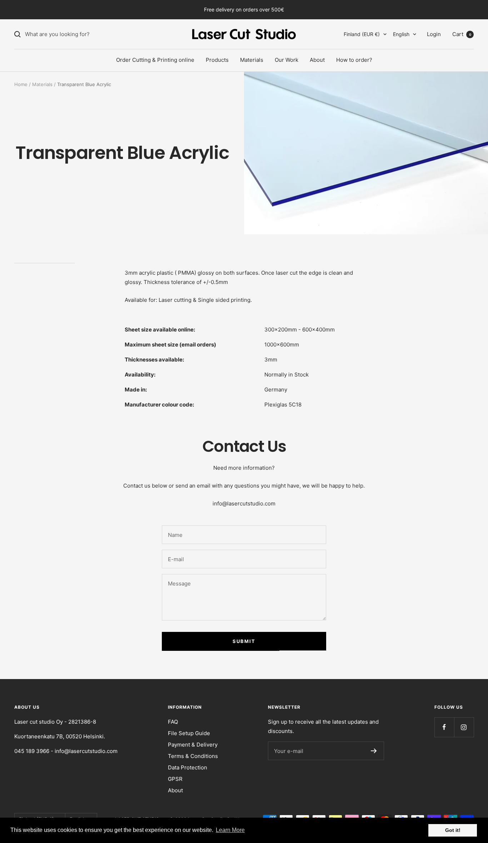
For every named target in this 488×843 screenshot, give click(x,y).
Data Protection (187, 767)
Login (434, 34)
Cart (461, 34)
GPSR (175, 778)
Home (21, 84)
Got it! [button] (452, 830)
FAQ (173, 721)
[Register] (374, 750)
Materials (251, 59)
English (401, 34)
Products (217, 59)
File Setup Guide (189, 733)
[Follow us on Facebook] (444, 727)
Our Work (286, 59)
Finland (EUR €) (362, 34)
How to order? (354, 59)
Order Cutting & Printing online (155, 59)
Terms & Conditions (193, 756)
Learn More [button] (230, 830)
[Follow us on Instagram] (464, 727)
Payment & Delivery (193, 744)
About (317, 59)
